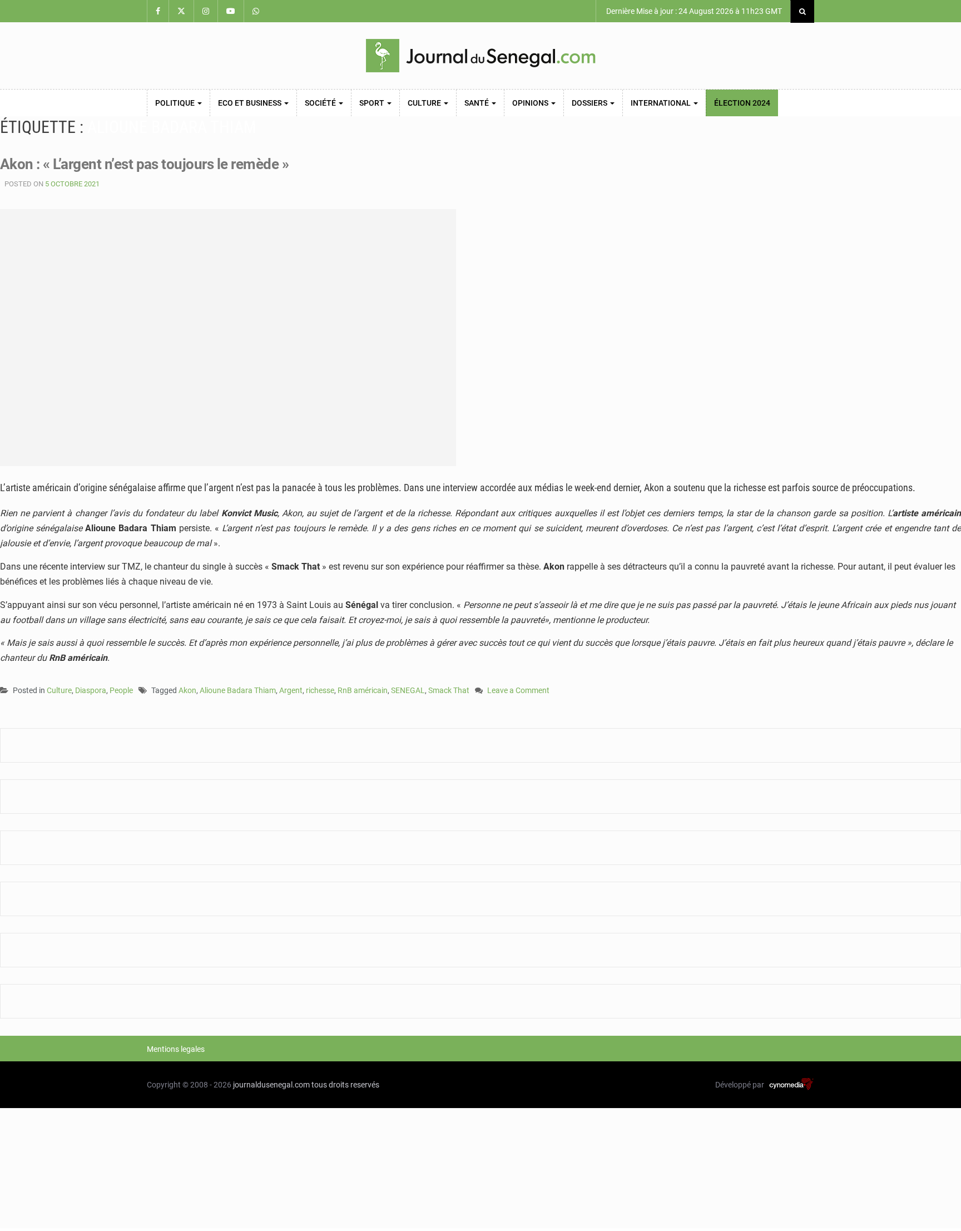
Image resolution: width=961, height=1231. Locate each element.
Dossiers (590, 102)
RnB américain (363, 690)
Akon (187, 690)
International (661, 102)
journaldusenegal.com (271, 1084)
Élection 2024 (742, 102)
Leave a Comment (518, 691)
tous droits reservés (345, 1084)
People (121, 690)
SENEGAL (408, 690)
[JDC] (480, 55)
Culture (425, 102)
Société (321, 102)
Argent (291, 690)
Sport (372, 102)
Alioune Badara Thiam (238, 690)
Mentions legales (176, 1049)
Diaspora (90, 690)
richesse (320, 690)
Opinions (531, 102)
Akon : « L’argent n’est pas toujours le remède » (144, 164)
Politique (175, 102)
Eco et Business (250, 102)
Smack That (448, 690)
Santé (477, 102)
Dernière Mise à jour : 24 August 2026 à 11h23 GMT (693, 11)
